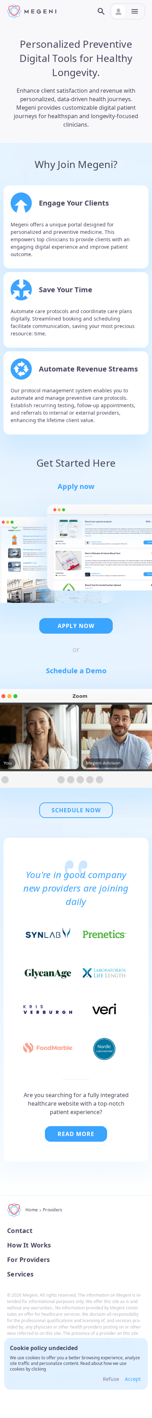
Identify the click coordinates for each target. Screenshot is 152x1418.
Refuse (111, 1379)
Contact (20, 1230)
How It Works (29, 1245)
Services (20, 1274)
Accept (133, 1379)
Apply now (76, 626)
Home (31, 1210)
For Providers (28, 1259)
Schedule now (76, 810)
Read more (76, 1134)
